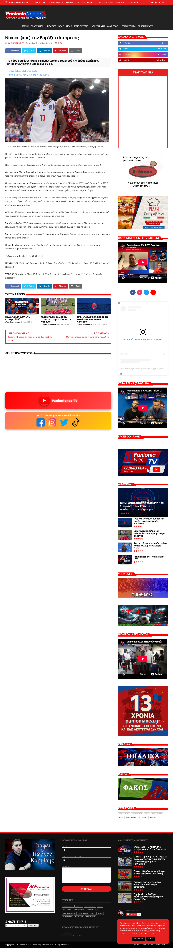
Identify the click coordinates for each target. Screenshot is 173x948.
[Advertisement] (118, 15)
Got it (150, 938)
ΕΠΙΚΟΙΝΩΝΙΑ (54, 2)
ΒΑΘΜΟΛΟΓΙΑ (70, 2)
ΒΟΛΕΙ (100, 906)
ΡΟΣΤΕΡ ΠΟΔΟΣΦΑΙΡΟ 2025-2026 (110, 2)
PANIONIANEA (157, 814)
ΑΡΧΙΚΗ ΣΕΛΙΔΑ (38, 2)
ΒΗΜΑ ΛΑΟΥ (79, 917)
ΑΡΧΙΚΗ (25, 26)
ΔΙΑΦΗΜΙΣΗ (134, 2)
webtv (147, 814)
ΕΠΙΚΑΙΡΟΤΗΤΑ (128, 26)
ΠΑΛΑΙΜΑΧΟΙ (143, 817)
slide (60, 42)
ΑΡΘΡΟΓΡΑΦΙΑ (98, 26)
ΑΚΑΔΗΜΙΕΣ (67, 910)
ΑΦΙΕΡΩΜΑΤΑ (124, 814)
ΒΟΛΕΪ (61, 26)
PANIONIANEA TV (145, 26)
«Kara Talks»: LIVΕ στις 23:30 (23, 70)
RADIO (121, 817)
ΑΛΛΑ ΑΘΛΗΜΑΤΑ (69, 913)
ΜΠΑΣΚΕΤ (51, 26)
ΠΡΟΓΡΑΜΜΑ (86, 2)
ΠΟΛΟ (69, 26)
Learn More (138, 938)
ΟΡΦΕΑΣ (153, 817)
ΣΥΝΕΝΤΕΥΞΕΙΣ (81, 26)
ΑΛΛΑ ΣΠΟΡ (112, 26)
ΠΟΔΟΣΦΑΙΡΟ (37, 26)
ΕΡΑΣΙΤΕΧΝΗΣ (131, 817)
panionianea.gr (162, 944)
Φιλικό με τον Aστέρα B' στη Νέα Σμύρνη (29, 74)
